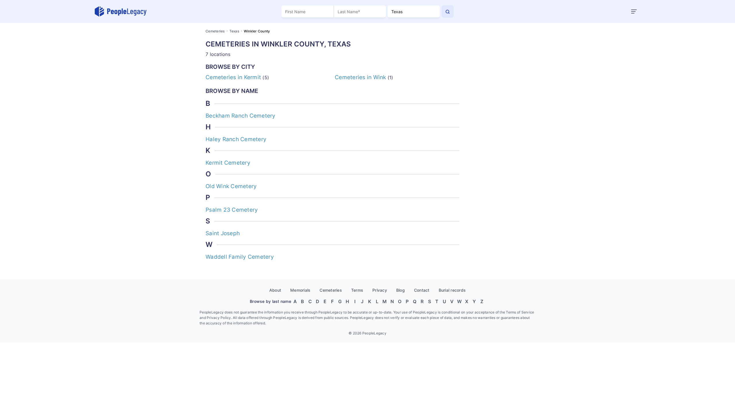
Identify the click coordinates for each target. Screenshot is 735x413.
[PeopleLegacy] (121, 11)
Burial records (452, 290)
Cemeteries (215, 31)
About (275, 290)
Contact (422, 290)
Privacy (379, 290)
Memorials (300, 290)
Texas (234, 31)
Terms (357, 290)
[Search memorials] (448, 11)
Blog (400, 290)
